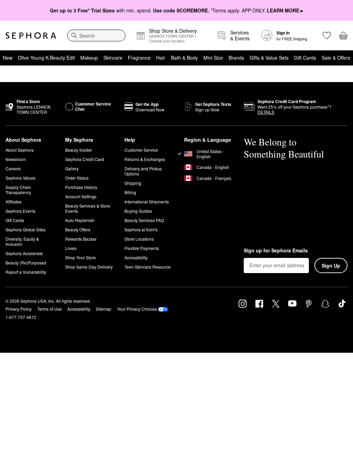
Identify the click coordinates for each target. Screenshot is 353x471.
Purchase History (81, 187)
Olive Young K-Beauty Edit (46, 57)
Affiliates (13, 201)
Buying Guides (138, 211)
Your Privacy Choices (137, 309)
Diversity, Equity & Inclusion (22, 241)
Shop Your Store (80, 257)
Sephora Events (21, 211)
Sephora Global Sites (26, 229)
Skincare (112, 57)
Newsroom (16, 159)
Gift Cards (305, 57)
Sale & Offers (336, 57)
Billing (130, 192)
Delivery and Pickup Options (143, 171)
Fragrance (139, 57)
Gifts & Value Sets (269, 57)
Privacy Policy (19, 309)
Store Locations (139, 239)
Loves (71, 248)
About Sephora (20, 150)
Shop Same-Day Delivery (89, 267)
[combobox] (96, 35)
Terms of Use (49, 309)
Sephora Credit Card (84, 159)
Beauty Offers (77, 229)
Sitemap (103, 309)
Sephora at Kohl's (141, 229)
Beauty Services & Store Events (87, 208)
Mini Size (213, 57)
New (7, 57)
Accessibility (136, 257)
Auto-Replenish (79, 220)
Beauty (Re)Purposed (26, 262)
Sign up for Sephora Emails (276, 251)
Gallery (72, 168)
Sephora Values (21, 178)
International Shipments (146, 201)
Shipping (132, 183)
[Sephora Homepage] (31, 35)
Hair (160, 57)
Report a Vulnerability (26, 272)
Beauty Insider (78, 150)
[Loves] (327, 35)
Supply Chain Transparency (18, 189)
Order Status (77, 178)
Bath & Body (184, 57)
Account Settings (81, 196)
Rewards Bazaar (81, 239)
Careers (13, 168)
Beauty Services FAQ (144, 220)
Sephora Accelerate (24, 253)
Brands (236, 57)
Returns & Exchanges (144, 159)
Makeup (89, 57)
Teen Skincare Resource (147, 267)
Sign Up (331, 265)
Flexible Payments (141, 248)
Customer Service (141, 150)
